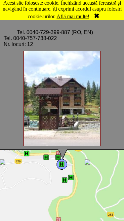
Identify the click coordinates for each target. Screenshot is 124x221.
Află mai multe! (73, 16)
